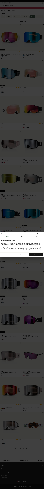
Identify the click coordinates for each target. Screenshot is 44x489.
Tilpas (21, 254)
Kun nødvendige (8, 254)
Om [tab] (36, 236)
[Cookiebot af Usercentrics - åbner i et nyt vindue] (38, 233)
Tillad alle (36, 254)
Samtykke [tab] (7, 236)
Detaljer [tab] (22, 236)
